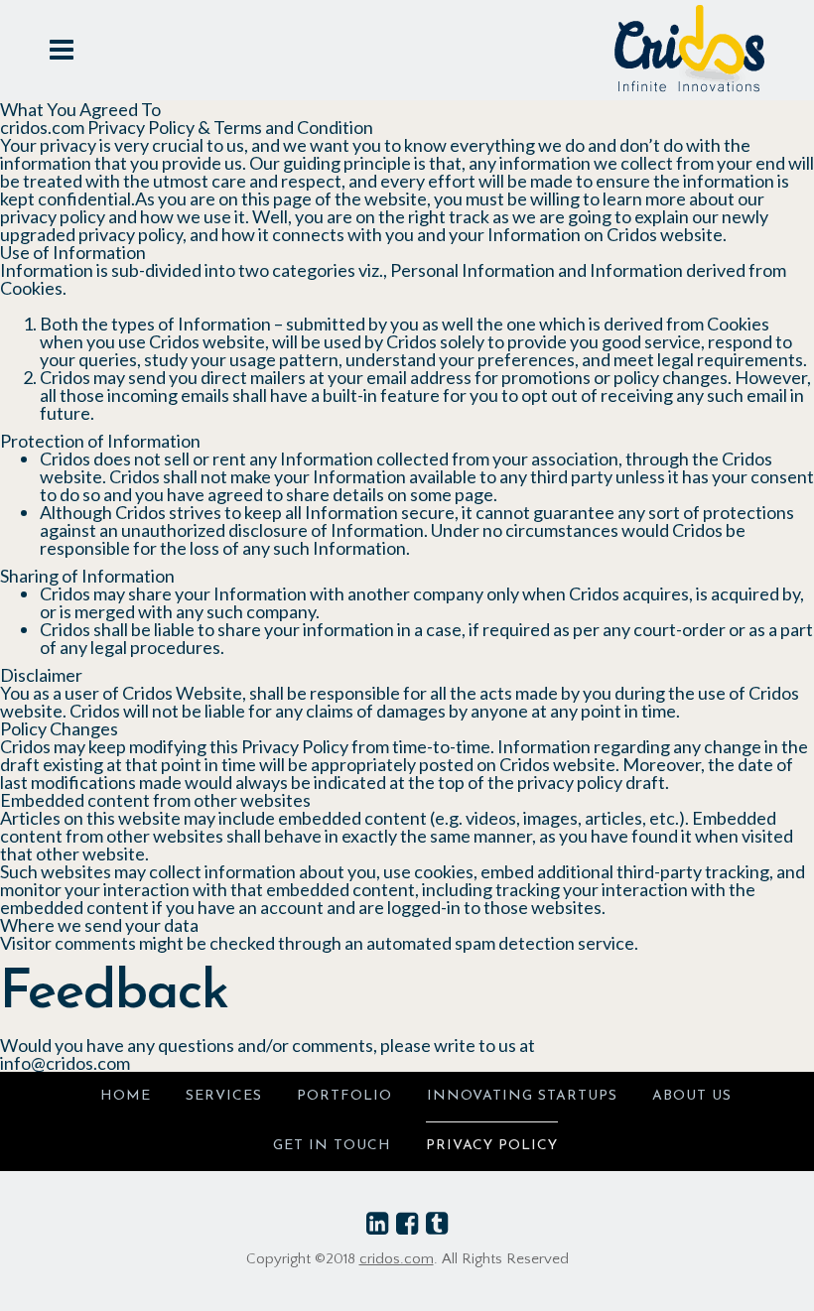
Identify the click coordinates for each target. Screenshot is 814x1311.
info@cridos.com (65, 1063)
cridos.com (396, 1258)
